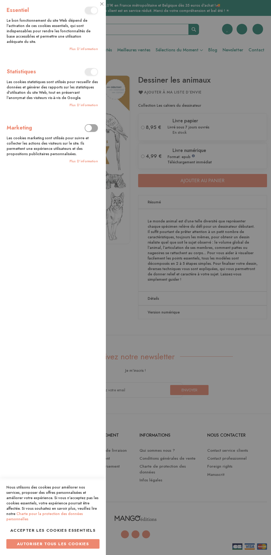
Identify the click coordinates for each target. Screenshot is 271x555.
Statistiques (91, 72)
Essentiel (91, 10)
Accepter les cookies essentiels (53, 530)
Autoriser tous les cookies (53, 544)
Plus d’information (84, 49)
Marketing (91, 128)
